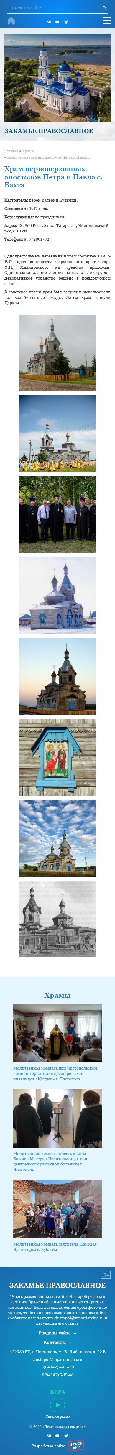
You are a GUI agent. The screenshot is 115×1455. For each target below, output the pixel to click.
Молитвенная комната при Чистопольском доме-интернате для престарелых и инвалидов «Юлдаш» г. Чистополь (55, 1073)
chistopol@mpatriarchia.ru (57, 1359)
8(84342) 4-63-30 (57, 1367)
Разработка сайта (48, 1446)
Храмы (28, 151)
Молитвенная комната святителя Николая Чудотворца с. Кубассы (55, 1247)
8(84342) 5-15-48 (57, 1375)
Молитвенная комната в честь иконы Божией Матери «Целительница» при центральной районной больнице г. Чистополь (50, 1161)
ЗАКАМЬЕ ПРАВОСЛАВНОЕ (48, 131)
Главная (11, 151)
